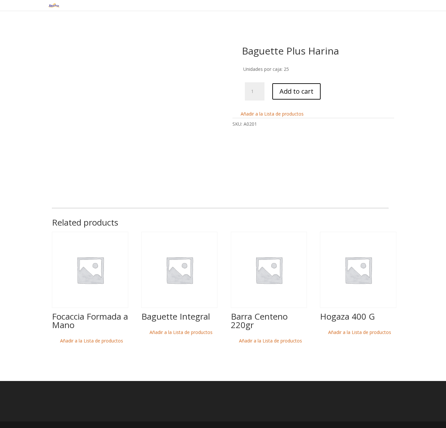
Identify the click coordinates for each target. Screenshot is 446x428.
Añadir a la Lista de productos (271, 114)
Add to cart (296, 91)
